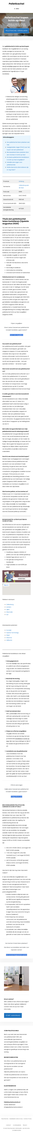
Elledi (7, 635)
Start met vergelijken (16, 335)
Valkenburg (10, 604)
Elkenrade (9, 612)
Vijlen (8, 609)
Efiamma (9, 638)
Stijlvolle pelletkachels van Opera (14, 1072)
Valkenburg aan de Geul (16, 1119)
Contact (8, 1125)
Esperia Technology (12, 633)
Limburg (21, 181)
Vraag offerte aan (16, 797)
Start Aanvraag (13, 1015)
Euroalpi (8, 630)
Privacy (25, 1125)
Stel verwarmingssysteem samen (16, 955)
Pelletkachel (16, 3)
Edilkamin (9, 640)
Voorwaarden (17, 1125)
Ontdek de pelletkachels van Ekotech (16, 1075)
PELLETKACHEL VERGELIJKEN (16, 30)
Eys (7, 614)
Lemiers (8, 607)
